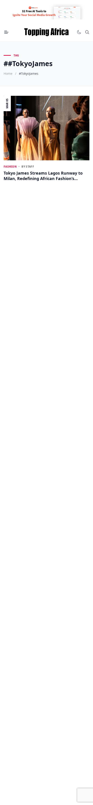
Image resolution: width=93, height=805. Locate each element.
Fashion (10, 166)
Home (8, 73)
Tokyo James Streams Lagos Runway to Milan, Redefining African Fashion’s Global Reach (43, 176)
